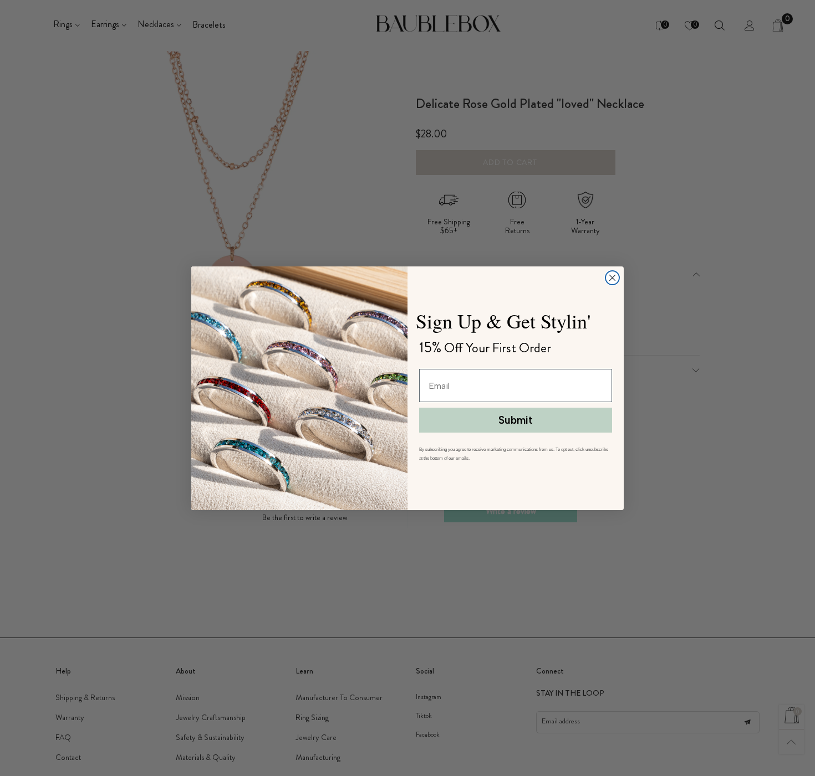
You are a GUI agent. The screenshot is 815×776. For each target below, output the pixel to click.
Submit (515, 420)
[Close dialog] (612, 278)
